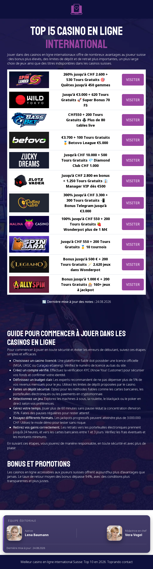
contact (127, 562)
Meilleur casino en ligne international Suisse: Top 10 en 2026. (63, 562)
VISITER (133, 79)
